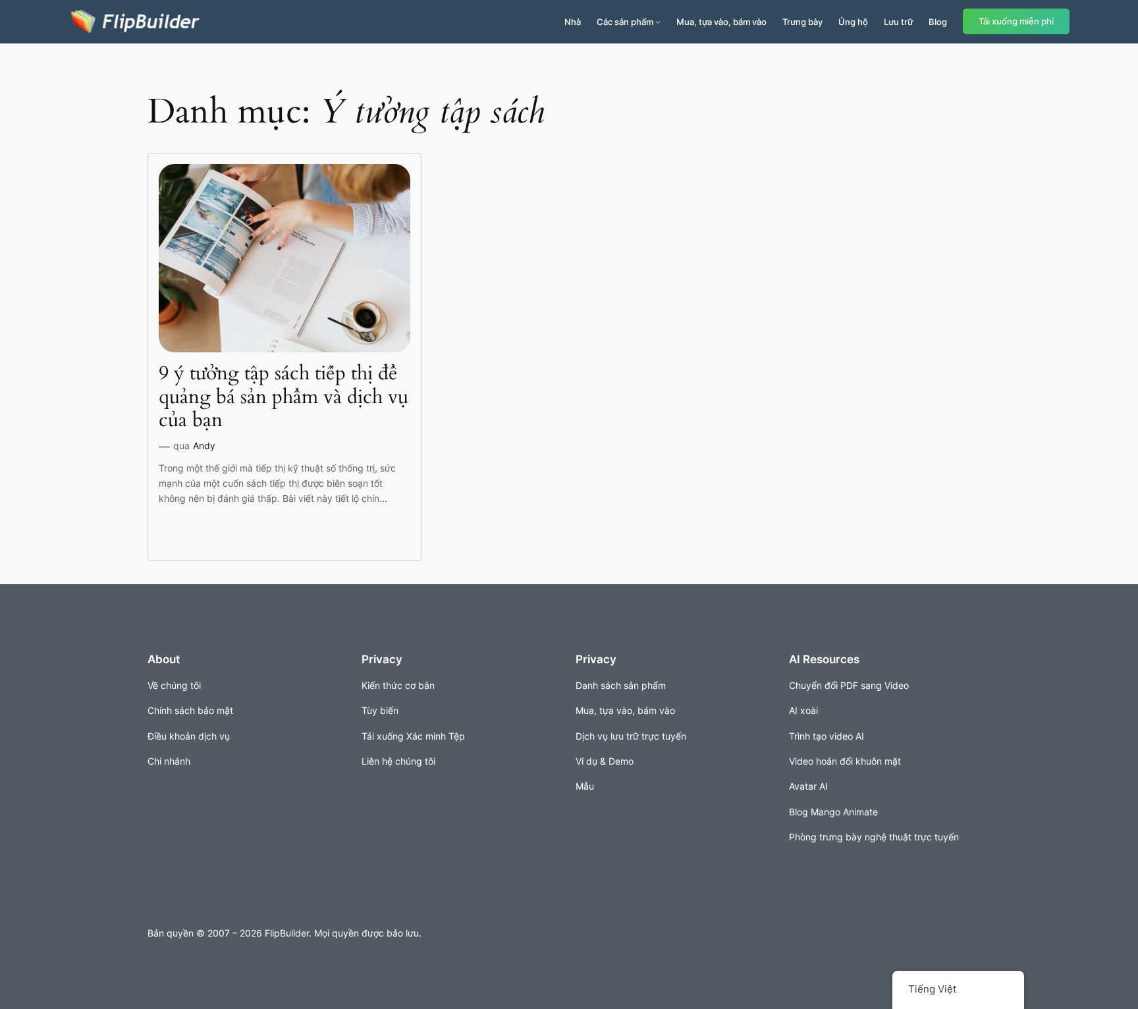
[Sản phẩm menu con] (658, 21)
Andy (204, 445)
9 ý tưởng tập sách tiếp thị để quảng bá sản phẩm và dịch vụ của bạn (283, 397)
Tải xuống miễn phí (1016, 21)
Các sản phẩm (625, 21)
